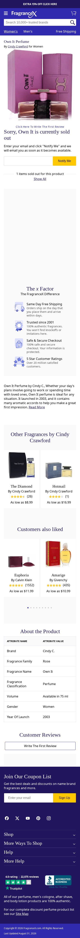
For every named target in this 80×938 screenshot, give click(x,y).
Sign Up (64, 797)
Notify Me (64, 161)
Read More (37, 407)
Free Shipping (66, 31)
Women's (11, 31)
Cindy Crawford (18, 46)
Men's (27, 31)
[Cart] (74, 13)
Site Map (22, 914)
